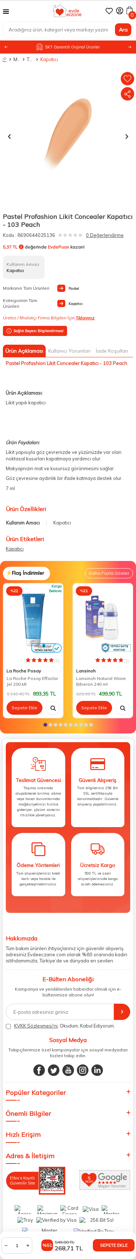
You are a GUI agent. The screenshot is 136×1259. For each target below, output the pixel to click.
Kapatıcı (43, 59)
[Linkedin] (97, 1070)
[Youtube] (68, 1070)
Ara (123, 29)
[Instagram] (82, 1070)
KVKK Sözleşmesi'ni (36, 1026)
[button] (129, 47)
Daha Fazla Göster (109, 573)
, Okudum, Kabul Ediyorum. (64, 1026)
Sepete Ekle (114, 1245)
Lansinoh (86, 670)
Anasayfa (5, 59)
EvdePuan (58, 247)
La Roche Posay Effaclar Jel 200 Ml (32, 681)
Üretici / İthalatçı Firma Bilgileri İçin (49, 317)
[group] (68, 136)
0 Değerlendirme (105, 235)
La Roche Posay (24, 670)
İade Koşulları (112, 351)
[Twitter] (53, 1070)
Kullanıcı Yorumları (69, 351)
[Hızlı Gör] (53, 708)
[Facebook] (39, 1070)
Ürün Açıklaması (24, 351)
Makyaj (16, 59)
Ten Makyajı (30, 59)
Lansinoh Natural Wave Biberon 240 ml (101, 681)
